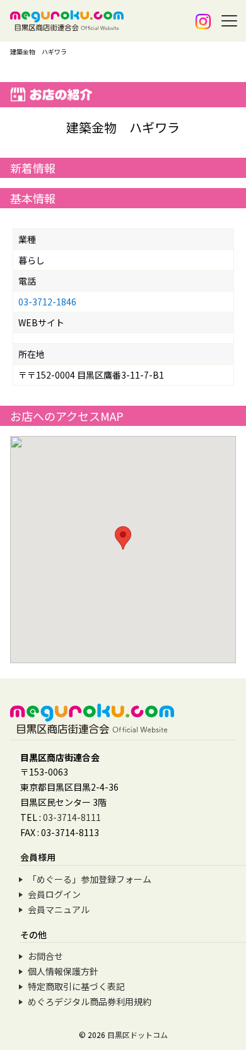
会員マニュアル (59, 909)
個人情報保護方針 (63, 971)
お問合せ (45, 956)
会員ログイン (54, 894)
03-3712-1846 (47, 301)
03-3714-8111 (72, 817)
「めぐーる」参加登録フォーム (89, 879)
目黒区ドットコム (137, 1034)
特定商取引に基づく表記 (76, 986)
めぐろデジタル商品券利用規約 (89, 1001)
